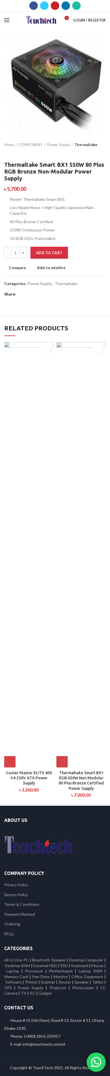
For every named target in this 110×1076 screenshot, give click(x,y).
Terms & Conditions (21, 904)
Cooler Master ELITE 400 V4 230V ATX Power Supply (29, 778)
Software (14, 982)
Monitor (61, 976)
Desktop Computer (86, 959)
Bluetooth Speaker (49, 959)
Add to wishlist (51, 268)
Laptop (12, 971)
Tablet (98, 982)
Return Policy (16, 894)
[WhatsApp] (76, 5)
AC (32, 993)
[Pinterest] (55, 5)
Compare (17, 268)
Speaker (81, 982)
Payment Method (19, 914)
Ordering (12, 923)
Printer (31, 982)
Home (9, 144)
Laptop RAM (90, 971)
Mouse (97, 965)
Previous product (7, 153)
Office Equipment (87, 976)
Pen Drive (41, 976)
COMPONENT (31, 144)
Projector (58, 987)
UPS (8, 987)
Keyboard (80, 965)
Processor (34, 971)
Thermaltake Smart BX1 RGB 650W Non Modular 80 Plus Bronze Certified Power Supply (81, 781)
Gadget (45, 993)
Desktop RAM (17, 965)
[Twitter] (44, 5)
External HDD (45, 965)
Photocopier (83, 987)
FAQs (9, 933)
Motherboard (60, 971)
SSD (64, 965)
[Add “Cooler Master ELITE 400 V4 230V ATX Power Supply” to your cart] (10, 761)
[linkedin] (65, 5)
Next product (18, 153)
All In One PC (16, 959)
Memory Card (16, 976)
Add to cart (49, 252)
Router (65, 982)
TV (24, 993)
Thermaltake (85, 144)
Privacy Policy (16, 884)
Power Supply (58, 144)
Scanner (48, 982)
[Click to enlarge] (14, 125)
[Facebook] (33, 5)
